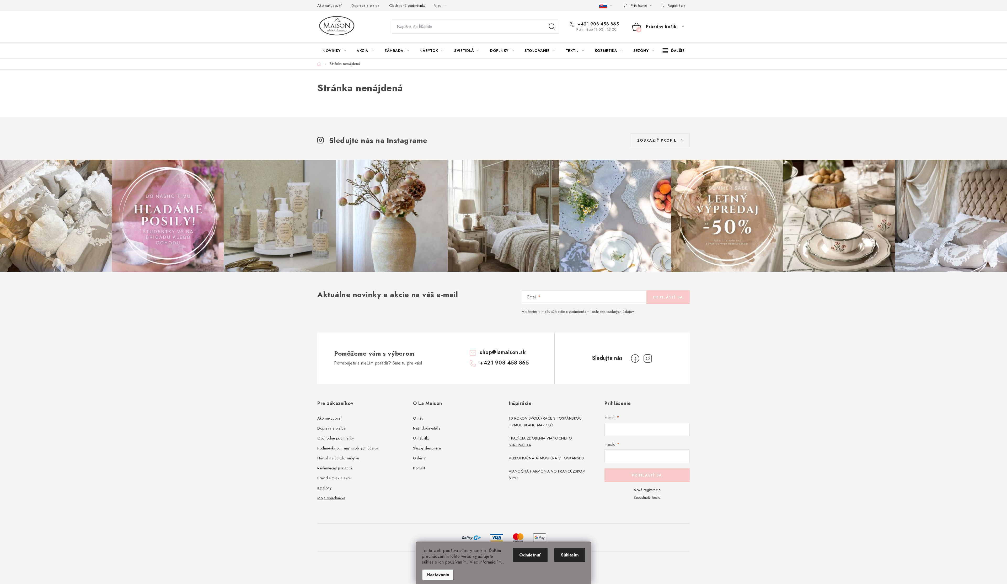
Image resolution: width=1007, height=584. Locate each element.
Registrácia (677, 5)
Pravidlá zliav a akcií (334, 478)
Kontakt (419, 468)
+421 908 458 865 (597, 24)
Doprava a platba (365, 5)
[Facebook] (635, 358)
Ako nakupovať (329, 5)
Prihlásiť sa (668, 297)
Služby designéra (427, 448)
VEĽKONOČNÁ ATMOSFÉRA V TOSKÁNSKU (546, 458)
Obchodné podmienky (407, 5)
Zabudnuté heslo (647, 497)
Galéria (419, 458)
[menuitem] (334, 50)
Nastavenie (438, 575)
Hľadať (552, 27)
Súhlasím (570, 555)
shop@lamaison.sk (503, 352)
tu (501, 562)
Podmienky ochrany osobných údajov (348, 448)
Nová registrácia (647, 489)
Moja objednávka (331, 498)
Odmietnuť (530, 555)
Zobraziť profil (657, 140)
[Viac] (673, 50)
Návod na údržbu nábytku (338, 458)
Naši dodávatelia (427, 428)
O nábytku (421, 438)
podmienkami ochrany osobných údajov (601, 311)
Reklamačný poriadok (335, 468)
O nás (418, 418)
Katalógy (324, 488)
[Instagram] (648, 358)
